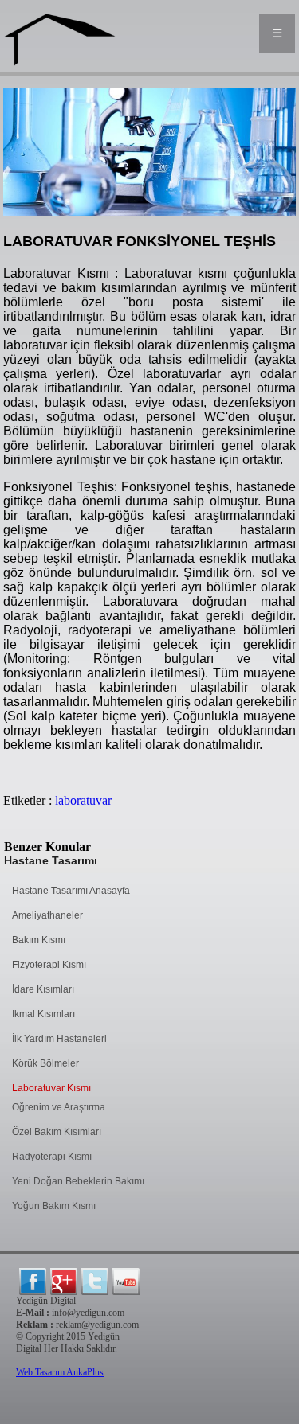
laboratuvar (83, 800)
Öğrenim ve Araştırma (58, 1107)
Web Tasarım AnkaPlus (60, 1372)
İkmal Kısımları (43, 1014)
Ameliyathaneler (47, 915)
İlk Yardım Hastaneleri (59, 1038)
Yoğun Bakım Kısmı (54, 1205)
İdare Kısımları (43, 989)
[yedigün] (32, 1281)
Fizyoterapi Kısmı (49, 964)
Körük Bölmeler (45, 1063)
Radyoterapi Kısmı (52, 1156)
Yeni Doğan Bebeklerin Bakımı (78, 1181)
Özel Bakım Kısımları (56, 1131)
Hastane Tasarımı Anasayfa (71, 890)
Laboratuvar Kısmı (51, 1088)
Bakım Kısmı (38, 940)
